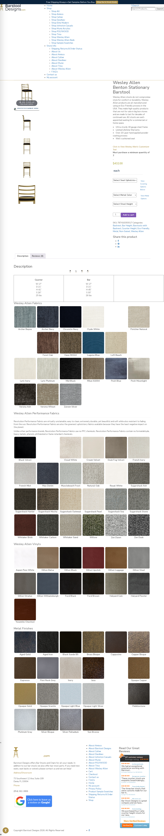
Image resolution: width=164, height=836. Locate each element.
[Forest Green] (25, 343)
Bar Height (127, 225)
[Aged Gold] (25, 642)
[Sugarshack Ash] (139, 473)
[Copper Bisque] (139, 642)
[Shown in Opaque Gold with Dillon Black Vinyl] (26, 109)
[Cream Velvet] (93, 447)
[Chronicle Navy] (70, 317)
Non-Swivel (124, 231)
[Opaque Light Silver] (93, 694)
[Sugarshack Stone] (139, 499)
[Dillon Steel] (139, 558)
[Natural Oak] (93, 473)
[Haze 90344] (70, 343)
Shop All (56, 11)
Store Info (51, 45)
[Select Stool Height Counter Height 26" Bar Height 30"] (125, 204)
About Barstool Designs (100, 748)
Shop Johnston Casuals (62, 25)
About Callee (58, 57)
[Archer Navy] (48, 317)
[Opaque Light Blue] (70, 694)
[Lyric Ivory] (25, 368)
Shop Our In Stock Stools (107, 2)
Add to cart (128, 215)
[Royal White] (116, 473)
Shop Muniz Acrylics (61, 28)
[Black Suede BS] (70, 642)
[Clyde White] (93, 317)
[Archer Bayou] (25, 317)
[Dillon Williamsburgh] (48, 583)
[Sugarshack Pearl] (93, 499)
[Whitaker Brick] (25, 525)
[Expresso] (25, 668)
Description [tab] (22, 256)
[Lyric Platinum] (48, 368)
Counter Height (129, 228)
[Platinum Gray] (25, 719)
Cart (91, 771)
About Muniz (58, 63)
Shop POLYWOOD (60, 31)
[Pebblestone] (139, 694)
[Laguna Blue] (93, 343)
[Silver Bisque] (48, 719)
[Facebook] (118, 241)
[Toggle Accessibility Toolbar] (5, 830)
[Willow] (93, 525)
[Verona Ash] (25, 394)
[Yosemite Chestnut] (25, 609)
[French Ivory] (139, 447)
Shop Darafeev (58, 20)
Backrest (117, 225)
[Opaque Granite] (48, 694)
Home (49, 5)
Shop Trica (56, 34)
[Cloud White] (70, 447)
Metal (115, 231)
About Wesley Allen (61, 68)
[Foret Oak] (48, 343)
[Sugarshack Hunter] (25, 499)
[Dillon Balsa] (48, 558)
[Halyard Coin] (116, 583)
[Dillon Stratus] (25, 583)
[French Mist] (25, 473)
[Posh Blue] (116, 368)
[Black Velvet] (25, 447)
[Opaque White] (116, 694)
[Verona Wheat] (48, 394)
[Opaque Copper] (139, 668)
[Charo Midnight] (48, 447)
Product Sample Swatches (101, 791)
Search (136, 5)
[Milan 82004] (93, 368)
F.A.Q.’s (55, 71)
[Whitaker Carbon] (48, 525)
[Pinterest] (118, 243)
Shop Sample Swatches (62, 43)
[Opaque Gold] (25, 694)
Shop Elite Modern (60, 22)
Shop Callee (57, 17)
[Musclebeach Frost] (70, 473)
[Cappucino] (116, 642)
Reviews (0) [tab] (37, 256)
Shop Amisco (57, 14)
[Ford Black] (70, 583)
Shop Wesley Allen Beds (63, 40)
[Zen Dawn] (116, 525)
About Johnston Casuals (100, 757)
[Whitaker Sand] (70, 525)
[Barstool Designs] (12, 7)
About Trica (57, 66)
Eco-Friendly (143, 228)
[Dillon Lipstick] (93, 558)
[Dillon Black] (70, 558)
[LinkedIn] (118, 246)
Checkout (93, 774)
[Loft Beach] (116, 343)
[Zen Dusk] (139, 525)
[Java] (93, 668)
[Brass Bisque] (93, 642)
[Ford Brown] (93, 583)
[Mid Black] (70, 368)
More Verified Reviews (135, 821)
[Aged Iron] (48, 642)
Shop (49, 8)
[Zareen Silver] (70, 394)
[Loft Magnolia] (139, 343)
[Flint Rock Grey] (48, 668)
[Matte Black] (116, 668)
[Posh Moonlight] (139, 368)
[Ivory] (70, 668)
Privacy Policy (95, 788)
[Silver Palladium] (70, 719)
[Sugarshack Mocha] (48, 499)
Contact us (52, 74)
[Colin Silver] (116, 317)
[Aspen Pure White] (25, 558)
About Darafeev (59, 60)
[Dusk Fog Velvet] (116, 447)
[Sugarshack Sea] (116, 499)
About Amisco (58, 54)
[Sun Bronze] (93, 719)
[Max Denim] (48, 473)
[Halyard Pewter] (139, 583)
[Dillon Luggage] (116, 558)
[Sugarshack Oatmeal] (70, 499)
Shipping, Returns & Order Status (67, 48)
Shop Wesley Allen (61, 37)
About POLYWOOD (98, 762)
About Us (56, 51)
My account (52, 77)
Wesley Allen (137, 231)
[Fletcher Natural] (139, 317)
